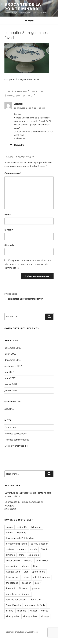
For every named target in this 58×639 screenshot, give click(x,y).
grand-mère (38, 571)
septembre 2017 (13, 366)
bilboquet (36, 527)
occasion (26, 583)
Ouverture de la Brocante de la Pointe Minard (27, 493)
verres (44, 610)
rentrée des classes (16, 599)
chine (22, 555)
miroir (26, 577)
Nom (7, 214)
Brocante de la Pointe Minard (22, 6)
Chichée (10, 555)
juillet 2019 (10, 354)
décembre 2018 (12, 360)
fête (35, 566)
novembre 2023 (12, 348)
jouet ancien (12, 577)
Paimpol (10, 588)
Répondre (19, 145)
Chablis (45, 549)
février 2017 (10, 384)
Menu (30, 20)
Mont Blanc (12, 583)
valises (33, 610)
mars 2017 (9, 378)
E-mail (8, 229)
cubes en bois (13, 560)
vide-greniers (30, 616)
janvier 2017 (10, 390)
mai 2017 (9, 372)
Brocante (21, 532)
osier (37, 583)
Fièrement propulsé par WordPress (21, 632)
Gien (26, 571)
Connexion (10, 427)
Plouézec (23, 588)
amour (9, 527)
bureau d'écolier (39, 543)
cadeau (10, 549)
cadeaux (22, 549)
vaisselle (21, 610)
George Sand (13, 571)
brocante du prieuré (16, 543)
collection (33, 555)
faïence (25, 566)
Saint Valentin (13, 605)
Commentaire (12, 173)
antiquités (22, 527)
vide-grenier (12, 616)
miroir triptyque (41, 577)
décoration (12, 566)
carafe (33, 549)
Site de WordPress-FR (16, 446)
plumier (36, 588)
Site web (9, 245)
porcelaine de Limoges (18, 594)
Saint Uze (36, 599)
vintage (45, 616)
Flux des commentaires (16, 439)
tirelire (9, 610)
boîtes (9, 532)
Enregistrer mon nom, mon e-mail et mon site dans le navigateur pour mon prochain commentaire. (27, 264)
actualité (9, 409)
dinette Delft (43, 560)
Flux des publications (15, 433)
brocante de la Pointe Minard (21, 538)
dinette (28, 560)
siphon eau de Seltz (35, 605)
